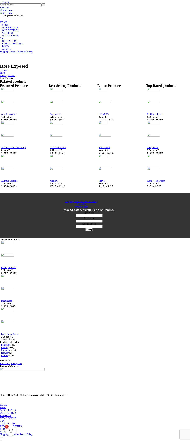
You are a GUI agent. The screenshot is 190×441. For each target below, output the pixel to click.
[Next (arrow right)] (1, 440)
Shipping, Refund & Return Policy (16, 51)
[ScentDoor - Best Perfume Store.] (95, 11)
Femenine (5, 344)
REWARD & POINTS (13, 43)
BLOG (3, 429)
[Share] (2, 437)
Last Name (89, 218)
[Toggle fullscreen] (1, 437)
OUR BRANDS (8, 410)
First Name (89, 213)
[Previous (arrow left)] (0, 440)
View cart (4, 7)
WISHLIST (5, 415)
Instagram (16, 363)
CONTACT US (7, 423)
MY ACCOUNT (10, 35)
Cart (2, 421)
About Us (6, 49)
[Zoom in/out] (0, 437)
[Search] (43, 4)
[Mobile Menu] (1, 54)
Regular (5, 353)
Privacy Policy (81, 207)
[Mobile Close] (2, 402)
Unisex (4, 355)
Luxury (4, 347)
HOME (3, 405)
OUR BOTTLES (8, 413)
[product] (21, 100)
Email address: (89, 224)
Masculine (6, 350)
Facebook (5, 363)
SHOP (3, 407)
